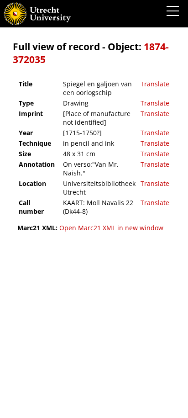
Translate (155, 83)
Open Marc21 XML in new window (111, 227)
